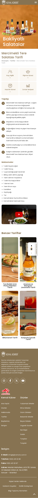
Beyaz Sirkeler (25, 421)
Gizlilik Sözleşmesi (26, 486)
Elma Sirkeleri (25, 408)
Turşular (23, 443)
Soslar (22, 434)
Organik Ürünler (26, 426)
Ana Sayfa (5, 404)
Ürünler (4, 408)
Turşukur (23, 439)
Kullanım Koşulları (9, 486)
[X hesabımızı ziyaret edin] (16, 380)
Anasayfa (5, 61)
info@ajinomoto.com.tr (17, 455)
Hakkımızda (5, 412)
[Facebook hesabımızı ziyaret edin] (10, 380)
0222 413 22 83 (15, 459)
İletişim (4, 426)
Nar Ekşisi (23, 430)
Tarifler (12, 61)
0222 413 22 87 (12, 463)
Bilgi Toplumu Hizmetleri (17, 491)
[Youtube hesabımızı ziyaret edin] (23, 380)
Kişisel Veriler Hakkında (17, 481)
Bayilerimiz (5, 421)
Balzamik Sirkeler (26, 417)
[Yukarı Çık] (34, 494)
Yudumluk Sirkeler (27, 404)
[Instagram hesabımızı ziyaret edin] (4, 380)
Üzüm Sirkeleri (25, 412)
